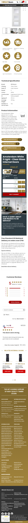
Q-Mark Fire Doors (18, 480)
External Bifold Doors (6, 401)
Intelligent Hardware (6, 466)
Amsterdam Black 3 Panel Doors (6, 367)
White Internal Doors (6, 437)
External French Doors (6, 407)
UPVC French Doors (6, 411)
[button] (24, 9)
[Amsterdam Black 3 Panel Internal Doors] (7, 358)
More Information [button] (22, 519)
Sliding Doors (4, 413)
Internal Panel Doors (6, 442)
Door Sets (16, 413)
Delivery (3, 502)
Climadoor (4, 462)
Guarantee (4, 504)
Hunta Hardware (18, 464)
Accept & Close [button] (19, 521)
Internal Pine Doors (6, 430)
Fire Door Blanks (18, 433)
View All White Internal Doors (10, 148)
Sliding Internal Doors (6, 454)
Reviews (16, 507)
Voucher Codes (18, 506)
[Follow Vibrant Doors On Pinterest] (9, 514)
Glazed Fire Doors (18, 431)
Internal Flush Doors (6, 438)
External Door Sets (18, 419)
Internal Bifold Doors (20, 399)
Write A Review (15, 302)
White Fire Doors (18, 426)
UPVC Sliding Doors (6, 417)
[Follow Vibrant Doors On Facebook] (3, 514)
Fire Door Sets (17, 417)
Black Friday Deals (6, 480)
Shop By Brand (5, 460)
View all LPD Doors (9, 143)
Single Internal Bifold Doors (19, 402)
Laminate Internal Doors (7, 426)
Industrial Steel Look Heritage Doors (6, 477)
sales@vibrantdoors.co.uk (20, 494)
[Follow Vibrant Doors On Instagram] (6, 514)
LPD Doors (13, 84)
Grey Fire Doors (18, 430)
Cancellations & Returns (7, 503)
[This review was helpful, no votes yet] (20, 345)
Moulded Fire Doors (19, 443)
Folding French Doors (19, 410)
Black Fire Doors (18, 428)
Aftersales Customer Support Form (6, 509)
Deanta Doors (17, 462)
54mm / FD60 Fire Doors (20, 442)
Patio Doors (4, 399)
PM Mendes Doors (18, 469)
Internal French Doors (20, 406)
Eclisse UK (3, 464)
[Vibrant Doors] (8, 2)
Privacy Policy (4, 507)
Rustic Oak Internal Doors (6, 446)
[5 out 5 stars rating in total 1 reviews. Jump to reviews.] (6, 164)
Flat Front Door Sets (19, 421)
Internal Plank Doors (6, 443)
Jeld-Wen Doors (5, 467)
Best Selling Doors (18, 482)
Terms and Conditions (7, 506)
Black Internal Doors (6, 433)
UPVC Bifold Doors (6, 403)
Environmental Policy (19, 503)
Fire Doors (17, 424)
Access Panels (5, 450)
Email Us (9, 233)
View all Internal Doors (10, 139)
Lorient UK (16, 467)
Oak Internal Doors (6, 428)
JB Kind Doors (17, 466)
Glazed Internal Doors (6, 440)
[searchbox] (12, 310)
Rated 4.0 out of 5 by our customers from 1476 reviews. (6, 519)
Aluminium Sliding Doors (7, 415)
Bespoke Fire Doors (19, 477)
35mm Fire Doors (18, 440)
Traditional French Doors (20, 408)
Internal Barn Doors (6, 452)
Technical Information (19, 504)
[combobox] (18, 319)
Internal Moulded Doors (7, 448)
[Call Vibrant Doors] (17, 2)
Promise (8, 5)
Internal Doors (5, 424)
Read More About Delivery (8, 266)
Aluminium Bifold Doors (7, 405)
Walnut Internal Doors (6, 431)
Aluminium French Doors (7, 409)
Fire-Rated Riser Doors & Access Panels (20, 446)
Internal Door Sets (18, 416)
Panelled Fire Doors (19, 438)
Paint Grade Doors (18, 437)
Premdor (3, 471)
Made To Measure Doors (7, 482)
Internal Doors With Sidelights (6, 456)
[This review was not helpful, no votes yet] (23, 345)
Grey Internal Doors (6, 435)
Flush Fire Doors (18, 435)
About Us (16, 502)
